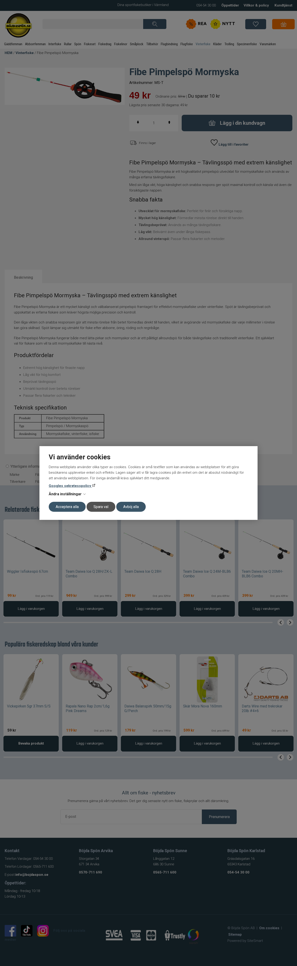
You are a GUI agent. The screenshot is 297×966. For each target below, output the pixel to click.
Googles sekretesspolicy (70, 486)
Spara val (101, 507)
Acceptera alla (67, 507)
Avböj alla (131, 507)
